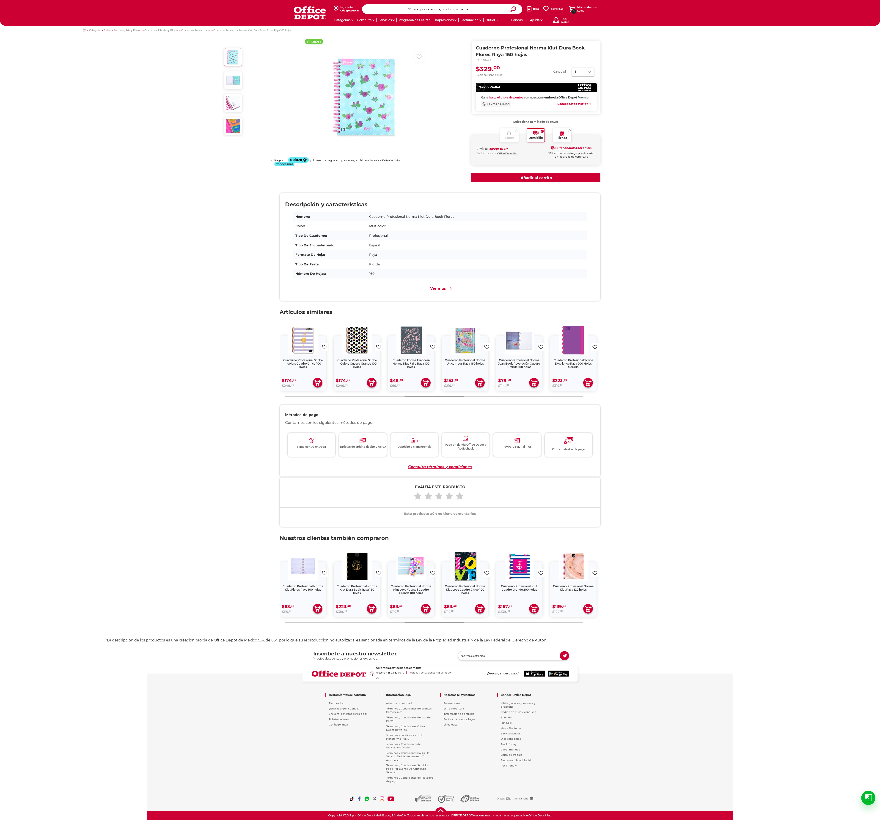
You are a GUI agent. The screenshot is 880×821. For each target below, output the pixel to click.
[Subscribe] (564, 655)
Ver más (438, 288)
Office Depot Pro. (507, 153)
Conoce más (284, 164)
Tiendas (516, 20)
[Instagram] (382, 798)
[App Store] (534, 673)
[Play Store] (558, 673)
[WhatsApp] (367, 798)
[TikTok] (352, 798)
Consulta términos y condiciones (440, 467)
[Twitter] (374, 798)
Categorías (342, 20)
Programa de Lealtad (415, 20)
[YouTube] (391, 798)
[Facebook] (359, 798)
